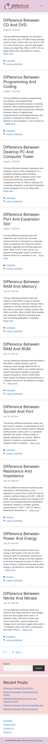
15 (13, 652)
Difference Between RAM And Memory (21, 284)
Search (6, 664)
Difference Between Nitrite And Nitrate (21, 595)
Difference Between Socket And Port (21, 409)
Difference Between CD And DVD (21, 22)
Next (19, 652)
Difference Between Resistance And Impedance (21, 471)
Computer (10, 61)
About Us (7, 732)
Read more (8, 54)
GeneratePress (37, 740)
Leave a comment (14, 64)
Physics (9, 517)
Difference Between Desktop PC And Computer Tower (21, 152)
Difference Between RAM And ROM (21, 346)
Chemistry (10, 637)
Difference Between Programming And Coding (21, 82)
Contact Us (8, 728)
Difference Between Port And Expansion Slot (21, 219)
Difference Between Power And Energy (21, 536)
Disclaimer (8, 721)
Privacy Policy (9, 725)
